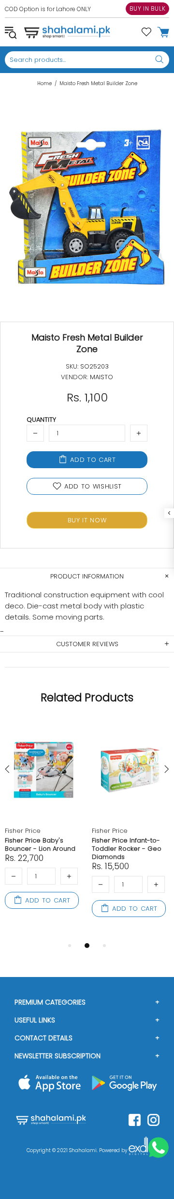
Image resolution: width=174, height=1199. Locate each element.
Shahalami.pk (67, 32)
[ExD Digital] (138, 1150)
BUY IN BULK (148, 8)
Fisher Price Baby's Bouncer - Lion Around (40, 844)
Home (44, 83)
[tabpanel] (43, 826)
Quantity (41, 419)
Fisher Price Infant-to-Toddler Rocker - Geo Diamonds (126, 848)
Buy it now (87, 520)
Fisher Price (23, 831)
